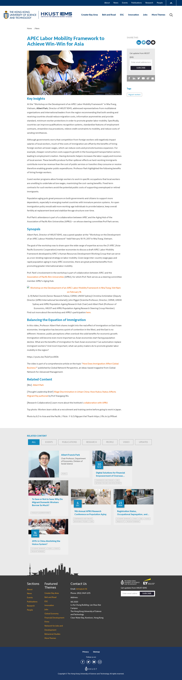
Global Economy (51, 613)
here (88, 312)
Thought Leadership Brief (40, 513)
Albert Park (38, 385)
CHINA (135, 519)
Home (29, 28)
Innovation (133, 14)
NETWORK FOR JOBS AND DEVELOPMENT (108, 483)
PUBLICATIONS (69, 442)
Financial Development (54, 617)
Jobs (145, 14)
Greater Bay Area (89, 14)
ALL (34, 442)
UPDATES (143, 442)
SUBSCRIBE (140, 67)
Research (149, 2)
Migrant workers (134, 94)
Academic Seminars (123, 519)
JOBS (117, 480)
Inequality (120, 522)
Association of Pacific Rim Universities (45, 277)
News (115, 2)
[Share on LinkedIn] (138, 42)
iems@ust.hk (81, 588)
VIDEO (126, 442)
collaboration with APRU (96, 402)
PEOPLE (110, 442)
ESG (122, 14)
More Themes (158, 14)
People (160, 2)
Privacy (85, 652)
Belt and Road (109, 14)
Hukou (147, 519)
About (107, 2)
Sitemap (96, 652)
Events (125, 2)
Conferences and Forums (104, 480)
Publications (136, 2)
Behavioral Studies (52, 634)
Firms (47, 621)
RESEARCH (91, 442)
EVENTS (49, 442)
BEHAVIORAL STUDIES (81, 522)
